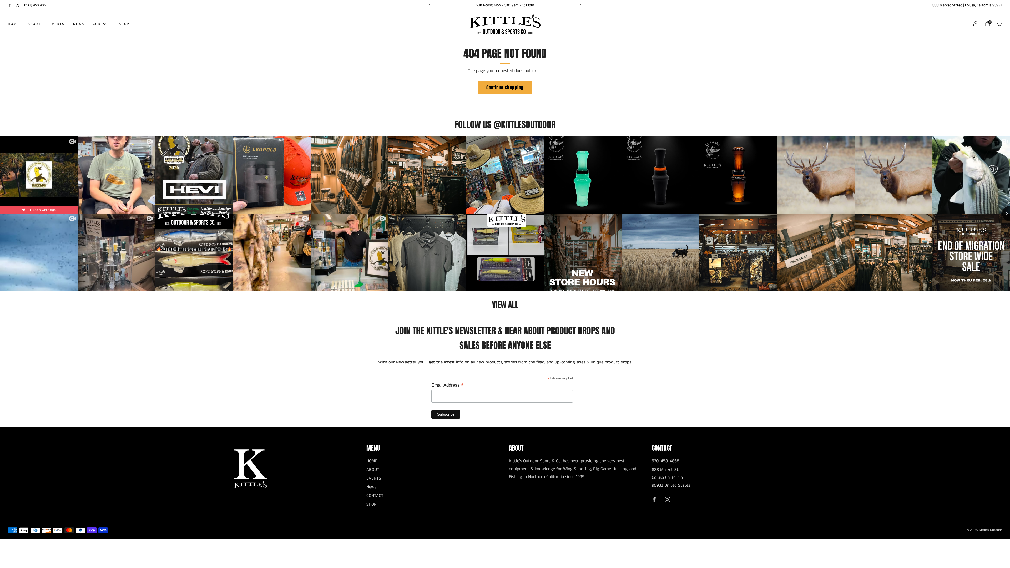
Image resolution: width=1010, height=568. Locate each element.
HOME (13, 24)
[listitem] (505, 5)
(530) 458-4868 (35, 5)
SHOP (124, 24)
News (78, 24)
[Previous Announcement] (429, 5)
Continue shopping (505, 87)
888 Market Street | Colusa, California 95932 (967, 5)
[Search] (999, 23)
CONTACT (101, 24)
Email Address (447, 385)
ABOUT (34, 24)
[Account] (975, 23)
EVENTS (56, 24)
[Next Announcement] (580, 5)
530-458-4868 (665, 461)
